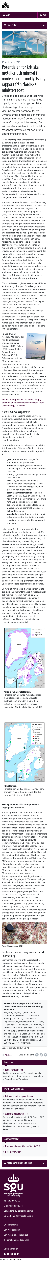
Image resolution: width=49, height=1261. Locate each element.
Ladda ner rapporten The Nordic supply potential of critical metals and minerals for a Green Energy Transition (23, 402)
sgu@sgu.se (17, 1205)
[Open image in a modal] (24, 658)
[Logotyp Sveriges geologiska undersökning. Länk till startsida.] (12, 6)
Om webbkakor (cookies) (16, 1235)
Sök (44, 15)
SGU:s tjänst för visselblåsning (18, 1216)
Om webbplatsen (12, 1230)
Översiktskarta (11, 1224)
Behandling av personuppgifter (18, 1211)
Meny (8, 15)
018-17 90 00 (14, 1200)
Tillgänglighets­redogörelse (16, 1240)
